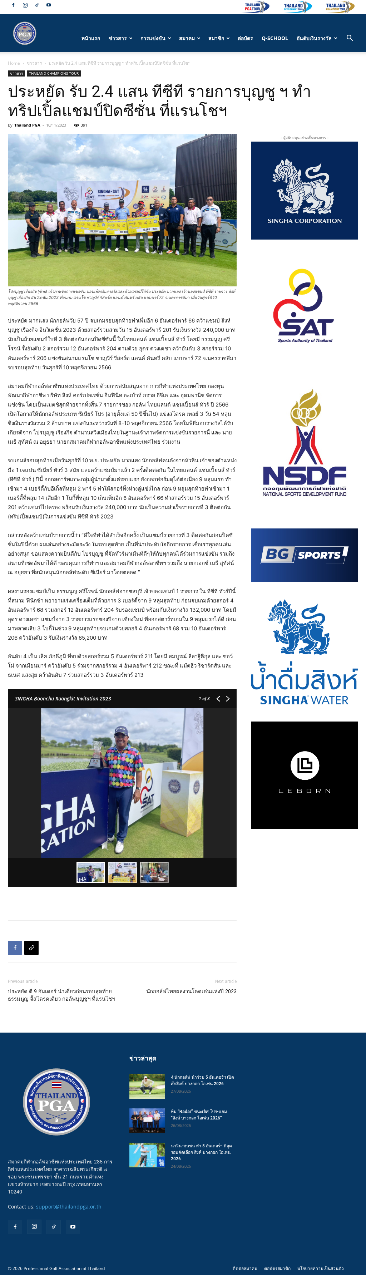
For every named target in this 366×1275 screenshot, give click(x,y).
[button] (349, 38)
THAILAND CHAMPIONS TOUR (54, 73)
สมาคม (187, 38)
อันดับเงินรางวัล (314, 38)
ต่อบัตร (245, 38)
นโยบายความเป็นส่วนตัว (320, 1268)
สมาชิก (216, 38)
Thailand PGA (27, 125)
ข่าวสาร (118, 38)
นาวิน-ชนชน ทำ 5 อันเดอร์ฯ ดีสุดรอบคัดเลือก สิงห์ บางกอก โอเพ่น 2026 (201, 1152)
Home (14, 63)
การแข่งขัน (152, 38)
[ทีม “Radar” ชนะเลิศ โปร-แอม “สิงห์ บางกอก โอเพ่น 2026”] (147, 1120)
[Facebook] (13, 5)
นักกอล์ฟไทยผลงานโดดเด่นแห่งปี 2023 (191, 991)
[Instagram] (25, 5)
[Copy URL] (31, 948)
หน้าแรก (90, 38)
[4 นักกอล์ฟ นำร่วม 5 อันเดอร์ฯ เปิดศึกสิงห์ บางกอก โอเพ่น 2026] (147, 1086)
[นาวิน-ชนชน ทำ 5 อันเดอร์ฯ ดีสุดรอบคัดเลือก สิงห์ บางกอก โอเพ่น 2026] (147, 1155)
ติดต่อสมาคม (245, 1268)
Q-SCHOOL (275, 38)
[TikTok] (36, 5)
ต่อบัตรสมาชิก (277, 1268)
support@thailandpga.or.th (69, 1206)
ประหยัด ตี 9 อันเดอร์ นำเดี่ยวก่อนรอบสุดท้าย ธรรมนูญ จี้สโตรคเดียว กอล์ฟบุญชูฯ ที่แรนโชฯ (61, 995)
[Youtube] (48, 5)
